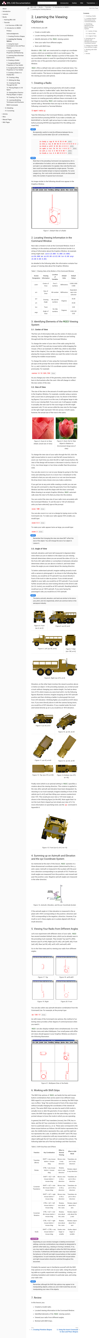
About (4, 9)
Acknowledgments (13, 33)
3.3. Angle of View (91, 36)
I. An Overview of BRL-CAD (13, 25)
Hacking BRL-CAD (9, 20)
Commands (12, 105)
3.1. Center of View (91, 31)
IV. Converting (9, 111)
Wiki (81, 3)
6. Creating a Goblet (13, 60)
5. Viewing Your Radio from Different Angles (90, 46)
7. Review (87, 53)
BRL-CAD (33, 7)
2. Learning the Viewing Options (41, 9)
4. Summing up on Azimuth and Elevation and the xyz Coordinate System (90, 41)
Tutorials (7, 22)
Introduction (64, 3)
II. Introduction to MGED (13, 28)
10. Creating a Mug (13, 77)
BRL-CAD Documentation (18, 3)
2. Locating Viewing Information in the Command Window (90, 20)
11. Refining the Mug (13, 80)
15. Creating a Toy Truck (14, 97)
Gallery (74, 3)
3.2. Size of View (91, 33)
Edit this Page (93, 8)
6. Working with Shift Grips (90, 50)
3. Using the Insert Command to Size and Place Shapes (16, 46)
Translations (91, 3)
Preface (9, 31)
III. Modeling (9, 108)
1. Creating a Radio (90, 16)
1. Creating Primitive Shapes (16, 36)
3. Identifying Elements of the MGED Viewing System (89, 26)
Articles (5, 114)
